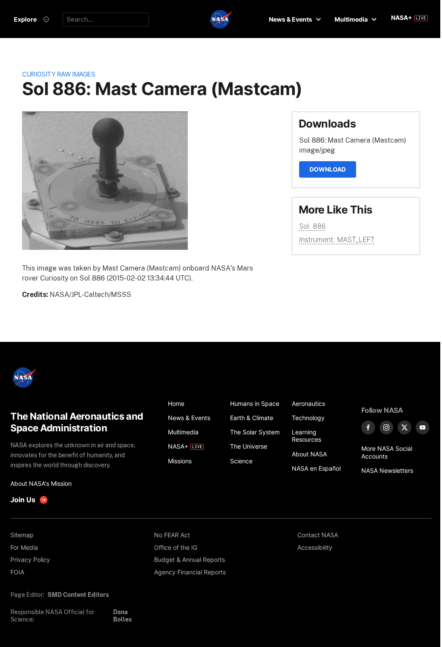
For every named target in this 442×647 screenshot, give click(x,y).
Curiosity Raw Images (58, 74)
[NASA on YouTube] (422, 427)
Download (327, 169)
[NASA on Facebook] (368, 427)
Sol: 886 (312, 226)
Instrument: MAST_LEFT (337, 239)
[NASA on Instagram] (386, 427)
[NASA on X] (404, 427)
